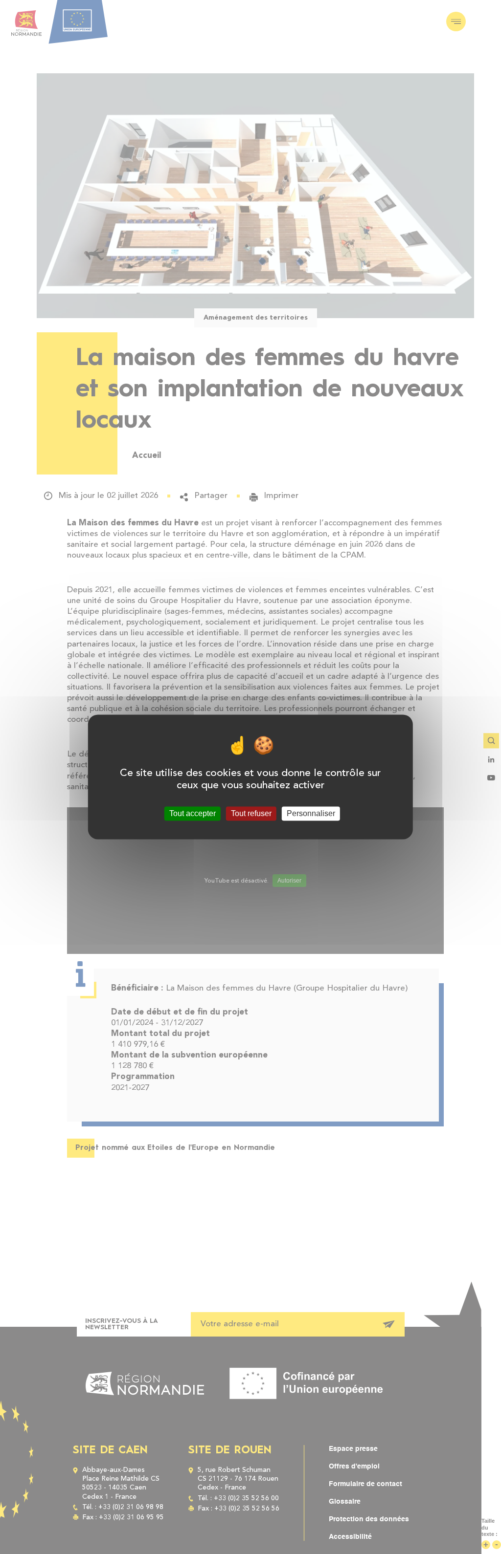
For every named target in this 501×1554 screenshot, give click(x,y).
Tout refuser (251, 813)
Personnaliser (311, 813)
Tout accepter (192, 813)
